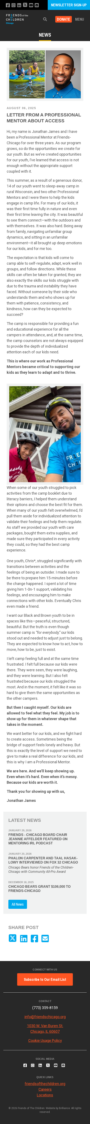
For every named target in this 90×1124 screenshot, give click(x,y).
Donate (63, 19)
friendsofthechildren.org (45, 1083)
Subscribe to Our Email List (45, 979)
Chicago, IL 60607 (45, 1031)
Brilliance (64, 1108)
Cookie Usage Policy (45, 1040)
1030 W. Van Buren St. (45, 1026)
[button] (45, 19)
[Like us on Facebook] (8, 5)
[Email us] (37, 5)
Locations (45, 1095)
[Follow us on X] (25, 5)
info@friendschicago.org (45, 1017)
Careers (45, 1089)
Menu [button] (79, 19)
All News (18, 904)
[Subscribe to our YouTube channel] (31, 5)
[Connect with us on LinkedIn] (19, 5)
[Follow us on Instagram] (13, 5)
